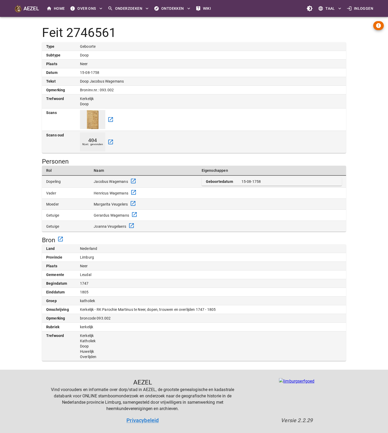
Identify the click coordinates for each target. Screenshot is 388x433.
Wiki (207, 8)
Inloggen (363, 8)
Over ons (86, 8)
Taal (330, 8)
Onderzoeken (128, 8)
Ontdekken (172, 8)
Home (59, 8)
